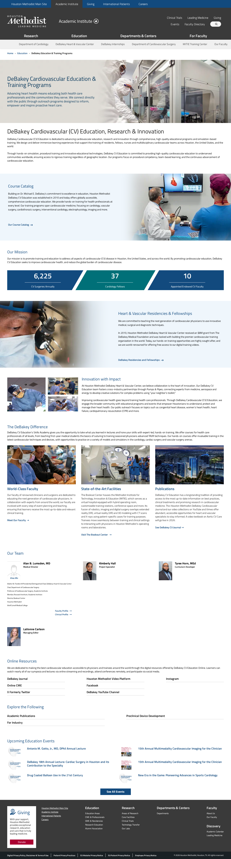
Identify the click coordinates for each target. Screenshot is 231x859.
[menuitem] (29, 4)
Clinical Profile (61, 614)
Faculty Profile (61, 611)
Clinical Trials (174, 18)
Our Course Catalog (18, 224)
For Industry (15, 722)
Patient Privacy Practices (64, 855)
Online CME (14, 685)
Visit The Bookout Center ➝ (96, 534)
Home (10, 53)
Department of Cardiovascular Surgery (154, 44)
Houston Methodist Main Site (29, 4)
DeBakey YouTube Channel (103, 692)
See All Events (116, 791)
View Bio (14, 578)
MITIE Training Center (195, 44)
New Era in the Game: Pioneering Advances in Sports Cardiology (177, 775)
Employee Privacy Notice (145, 855)
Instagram (172, 679)
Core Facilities (128, 817)
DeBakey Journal (17, 679)
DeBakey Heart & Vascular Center (75, 44)
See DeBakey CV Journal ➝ (169, 527)
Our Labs (126, 828)
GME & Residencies (94, 821)
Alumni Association (94, 828)
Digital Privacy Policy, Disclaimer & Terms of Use (28, 855)
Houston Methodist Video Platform (108, 679)
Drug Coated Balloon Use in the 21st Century (55, 775)
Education (79, 36)
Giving (90, 4)
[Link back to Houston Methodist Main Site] (31, 21)
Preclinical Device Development (145, 716)
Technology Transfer (131, 824)
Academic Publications (21, 716)
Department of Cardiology (33, 44)
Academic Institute (67, 4)
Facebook (92, 685)
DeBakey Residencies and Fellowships (139, 360)
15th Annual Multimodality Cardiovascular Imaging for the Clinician (180, 748)
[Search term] (216, 24)
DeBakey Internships (113, 44)
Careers (143, 4)
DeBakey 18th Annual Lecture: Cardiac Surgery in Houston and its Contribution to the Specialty (68, 763)
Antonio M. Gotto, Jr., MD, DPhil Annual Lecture (56, 748)
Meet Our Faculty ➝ (18, 520)
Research (31, 36)
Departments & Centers (138, 36)
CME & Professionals (94, 817)
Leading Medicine (198, 18)
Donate (22, 842)
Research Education (94, 824)
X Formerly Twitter (18, 692)
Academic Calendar (215, 831)
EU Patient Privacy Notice (119, 855)
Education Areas (92, 813)
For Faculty (198, 36)
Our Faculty (220, 44)
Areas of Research (130, 813)
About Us (211, 813)
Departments (163, 813)
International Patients (116, 4)
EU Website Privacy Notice (91, 855)
